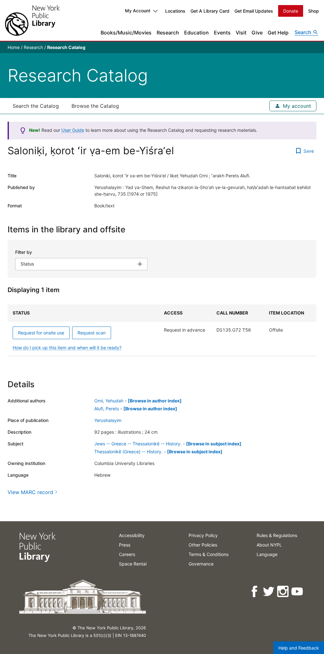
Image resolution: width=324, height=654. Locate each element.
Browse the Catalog (95, 106)
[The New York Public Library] (32, 20)
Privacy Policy (203, 535)
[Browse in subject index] (213, 443)
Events (222, 32)
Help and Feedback (298, 648)
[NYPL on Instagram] (283, 591)
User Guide (72, 130)
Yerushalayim (108, 420)
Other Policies (203, 544)
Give (257, 32)
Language (267, 554)
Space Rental (132, 563)
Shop (313, 11)
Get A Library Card (209, 11)
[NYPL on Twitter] (269, 591)
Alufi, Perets (106, 408)
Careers (127, 554)
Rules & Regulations (277, 535)
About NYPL (269, 544)
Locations (175, 11)
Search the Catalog (36, 106)
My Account (137, 10)
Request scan (92, 332)
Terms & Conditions (208, 554)
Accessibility (132, 535)
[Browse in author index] (155, 400)
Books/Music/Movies (126, 32)
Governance (201, 563)
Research (168, 32)
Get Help (278, 32)
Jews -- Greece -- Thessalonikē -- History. (138, 443)
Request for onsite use (41, 332)
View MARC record (30, 492)
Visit (241, 32)
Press (124, 544)
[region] (162, 330)
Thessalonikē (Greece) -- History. (128, 451)
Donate (290, 11)
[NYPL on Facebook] (255, 591)
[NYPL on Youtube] (297, 591)
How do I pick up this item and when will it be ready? (67, 347)
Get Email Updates (253, 11)
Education (196, 32)
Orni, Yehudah (108, 400)
